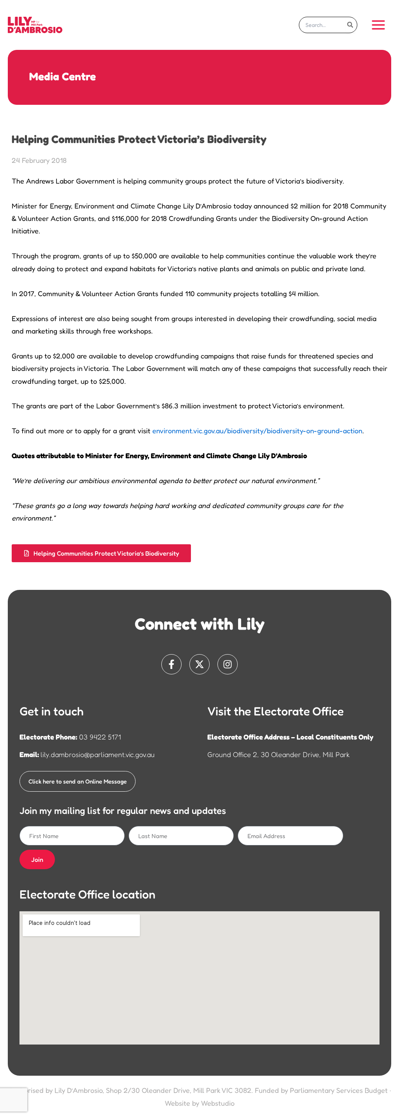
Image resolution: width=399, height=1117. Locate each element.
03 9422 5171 (100, 736)
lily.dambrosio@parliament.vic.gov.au (98, 754)
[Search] (350, 25)
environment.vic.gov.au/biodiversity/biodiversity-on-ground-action (257, 430)
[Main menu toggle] (378, 25)
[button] (101, 553)
